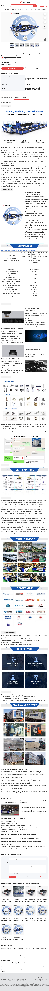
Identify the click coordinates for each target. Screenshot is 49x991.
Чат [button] (37, 68)
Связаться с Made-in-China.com (41, 975)
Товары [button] (13, 5)
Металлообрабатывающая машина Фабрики (33, 965)
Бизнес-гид (35, 976)
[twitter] (41, 976)
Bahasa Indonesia (43, 980)
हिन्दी (23, 980)
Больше (3, 971)
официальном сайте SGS (36, 800)
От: (7, 859)
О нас (1, 975)
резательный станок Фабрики (8, 962)
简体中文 (13, 979)
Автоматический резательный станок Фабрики (11, 965)
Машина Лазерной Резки (41, 9)
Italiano (45, 979)
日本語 (22, 979)
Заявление (6, 975)
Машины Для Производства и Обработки (14, 9)
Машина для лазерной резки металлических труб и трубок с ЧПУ (6, 918)
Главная (3, 9)
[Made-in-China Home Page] (24, 2)
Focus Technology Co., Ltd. (23, 983)
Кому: (7, 862)
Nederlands (19, 980)
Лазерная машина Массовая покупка (38, 969)
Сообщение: (5, 866)
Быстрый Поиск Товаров (11, 976)
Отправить (12, 876)
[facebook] (38, 976)
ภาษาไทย (27, 980)
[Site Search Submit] (35, 5)
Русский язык (5, 980)
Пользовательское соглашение (15, 975)
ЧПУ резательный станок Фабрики (24, 962)
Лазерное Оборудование (29, 9)
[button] (2, 2)
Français (26, 979)
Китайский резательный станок (8, 969)
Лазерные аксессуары (5, 950)
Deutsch (36, 979)
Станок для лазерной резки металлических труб (23, 948)
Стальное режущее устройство (30, 948)
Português (41, 979)
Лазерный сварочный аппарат (42, 948)
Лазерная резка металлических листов (9, 948)
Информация (28, 976)
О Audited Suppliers (20, 976)
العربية (14, 980)
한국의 (10, 980)
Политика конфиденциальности (28, 975)
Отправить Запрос (12, 68)
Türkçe (32, 980)
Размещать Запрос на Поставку (36, 876)
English (9, 979)
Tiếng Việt (36, 980)
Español (31, 979)
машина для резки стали (23, 969)
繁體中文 (18, 979)
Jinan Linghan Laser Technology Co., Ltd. (12, 57)
